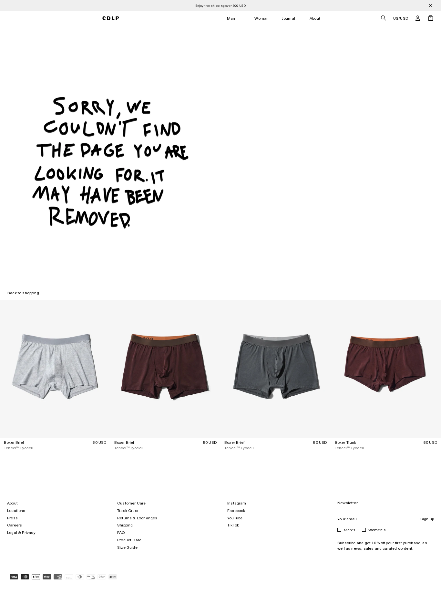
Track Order (127, 510)
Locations (16, 510)
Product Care (129, 540)
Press (12, 518)
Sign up (427, 519)
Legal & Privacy (21, 532)
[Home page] (110, 18)
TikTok (233, 525)
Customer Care (131, 503)
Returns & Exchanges (137, 518)
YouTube (234, 518)
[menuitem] (231, 18)
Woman (261, 18)
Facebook (236, 510)
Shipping (125, 525)
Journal (288, 18)
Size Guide (127, 547)
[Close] (430, 5)
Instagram (236, 503)
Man (231, 18)
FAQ (121, 532)
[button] (418, 18)
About (315, 18)
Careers (14, 525)
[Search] (383, 18)
